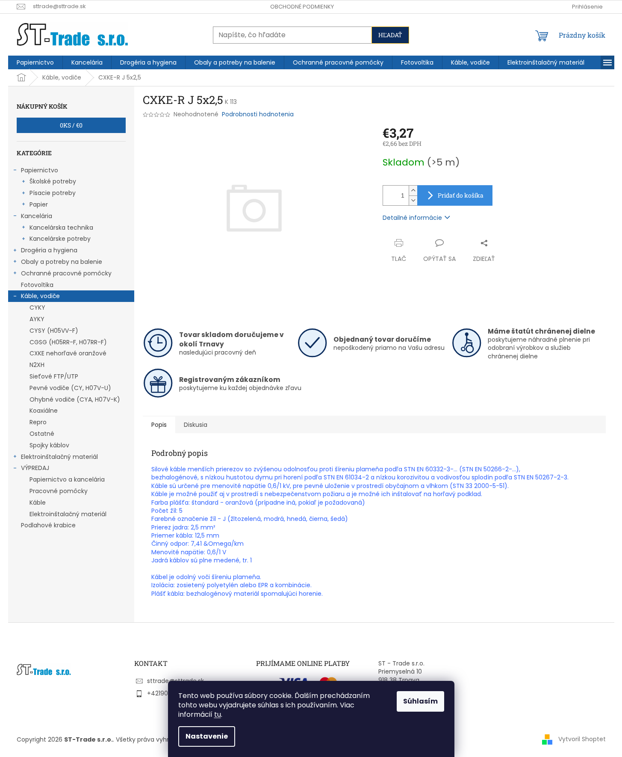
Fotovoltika (37, 285)
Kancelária (36, 216)
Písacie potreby (52, 193)
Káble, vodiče (40, 296)
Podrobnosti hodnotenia (258, 114)
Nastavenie (207, 736)
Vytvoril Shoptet (582, 739)
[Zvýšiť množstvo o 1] (413, 190)
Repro (38, 422)
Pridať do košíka (460, 195)
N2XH (36, 365)
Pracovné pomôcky (58, 491)
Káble (37, 502)
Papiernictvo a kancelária (67, 479)
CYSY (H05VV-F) (53, 330)
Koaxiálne (43, 410)
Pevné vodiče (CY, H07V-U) (70, 388)
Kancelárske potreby (60, 238)
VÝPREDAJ (35, 468)
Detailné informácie (412, 217)
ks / (71, 125)
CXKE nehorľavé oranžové (67, 353)
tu (217, 714)
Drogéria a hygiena (49, 250)
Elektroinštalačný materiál (59, 456)
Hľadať (390, 35)
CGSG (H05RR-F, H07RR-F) (68, 342)
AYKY (36, 319)
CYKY (37, 307)
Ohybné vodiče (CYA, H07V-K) (74, 399)
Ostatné (41, 433)
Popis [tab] (159, 424)
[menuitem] (35, 62)
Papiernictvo (39, 170)
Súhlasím (420, 701)
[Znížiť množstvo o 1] (413, 200)
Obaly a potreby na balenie (61, 261)
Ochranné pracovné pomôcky (66, 273)
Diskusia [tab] (195, 424)
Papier (38, 204)
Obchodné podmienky (302, 7)
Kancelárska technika (61, 227)
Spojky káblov (49, 445)
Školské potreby (52, 181)
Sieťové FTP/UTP (53, 376)
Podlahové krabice (48, 525)
